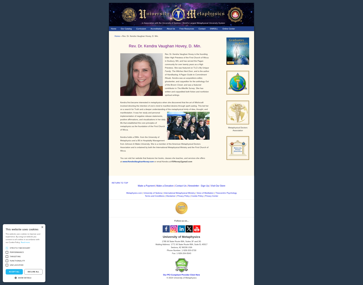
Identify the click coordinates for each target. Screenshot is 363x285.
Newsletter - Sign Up (198, 186)
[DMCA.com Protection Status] (181, 272)
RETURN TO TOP (120, 183)
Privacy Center (211, 196)
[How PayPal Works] (181, 214)
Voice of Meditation (205, 193)
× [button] (42, 227)
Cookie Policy (197, 196)
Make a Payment (146, 186)
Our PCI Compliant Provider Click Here (181, 275)
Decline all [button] (33, 272)
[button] (24, 277)
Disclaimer (171, 196)
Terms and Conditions (154, 196)
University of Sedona (153, 193)
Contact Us (180, 186)
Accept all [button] (14, 272)
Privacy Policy (183, 196)
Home (117, 36)
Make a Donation (165, 186)
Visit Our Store (218, 186)
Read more (25, 242)
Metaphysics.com (134, 193)
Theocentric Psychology (226, 193)
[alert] (24, 253)
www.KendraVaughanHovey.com (138, 161)
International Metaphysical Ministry (179, 193)
